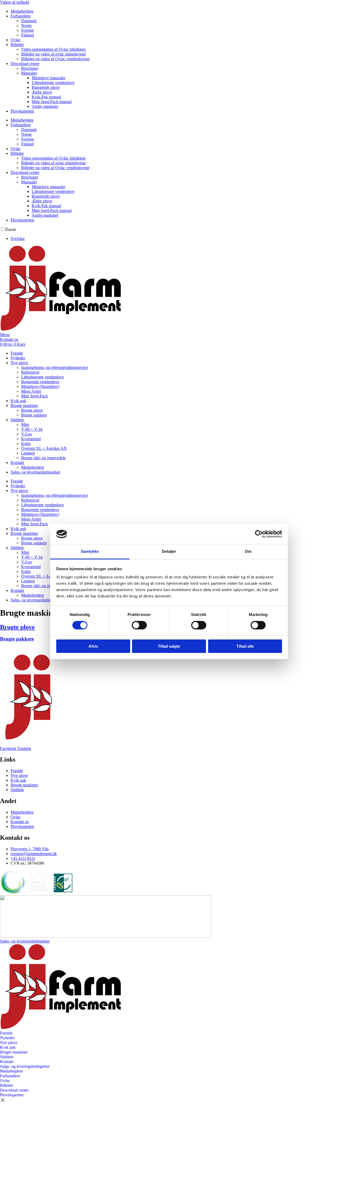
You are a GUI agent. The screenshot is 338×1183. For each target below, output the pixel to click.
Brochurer (29, 68)
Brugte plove (32, 410)
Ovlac (16, 40)
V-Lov (26, 434)
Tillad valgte (169, 646)
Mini (25, 424)
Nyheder (18, 358)
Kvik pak (18, 400)
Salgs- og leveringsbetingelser (35, 472)
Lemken (28, 453)
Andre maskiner (45, 106)
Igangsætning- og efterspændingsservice (54, 367)
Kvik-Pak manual (46, 97)
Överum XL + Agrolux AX (44, 448)
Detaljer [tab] (169, 551)
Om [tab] (248, 551)
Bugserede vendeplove (40, 381)
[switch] (139, 625)
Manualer (29, 73)
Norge (26, 25)
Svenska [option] (18, 238)
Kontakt (17, 462)
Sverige (27, 30)
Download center (25, 63)
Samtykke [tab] (90, 551)
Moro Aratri (31, 391)
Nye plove (19, 362)
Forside (17, 353)
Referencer (30, 372)
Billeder (17, 44)
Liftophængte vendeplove (53, 82)
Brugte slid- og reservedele (43, 458)
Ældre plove (42, 92)
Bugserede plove (46, 87)
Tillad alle (245, 646)
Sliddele (17, 419)
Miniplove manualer (48, 78)
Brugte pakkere (34, 415)
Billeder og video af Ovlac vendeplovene (55, 59)
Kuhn (26, 443)
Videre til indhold (14, 2)
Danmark (29, 20)
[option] (174, 238)
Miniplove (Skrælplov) (40, 386)
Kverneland (31, 439)
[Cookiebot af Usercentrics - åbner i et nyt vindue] (259, 534)
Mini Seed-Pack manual (52, 101)
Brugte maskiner (24, 405)
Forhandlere (21, 16)
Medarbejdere (22, 11)
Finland (27, 35)
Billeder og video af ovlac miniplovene (53, 54)
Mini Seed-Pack (34, 396)
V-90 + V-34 (32, 429)
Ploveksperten (22, 111)
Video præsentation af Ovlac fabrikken (53, 49)
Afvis (93, 646)
